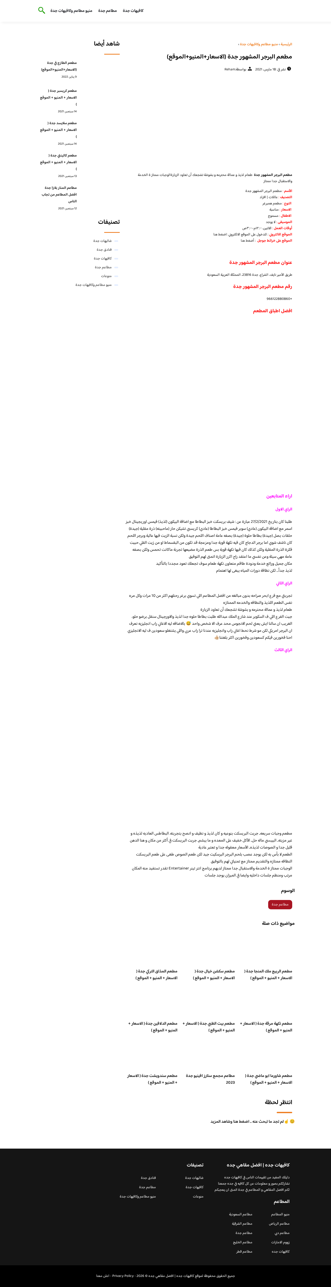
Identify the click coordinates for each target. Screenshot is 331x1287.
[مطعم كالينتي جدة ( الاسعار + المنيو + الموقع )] (99, 163)
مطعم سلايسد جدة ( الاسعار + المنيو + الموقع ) (58, 130)
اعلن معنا (102, 1276)
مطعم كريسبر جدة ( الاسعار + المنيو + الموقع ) (58, 98)
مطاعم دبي (282, 1233)
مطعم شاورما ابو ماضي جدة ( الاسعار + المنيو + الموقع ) (268, 1079)
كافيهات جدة (133, 11)
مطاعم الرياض (279, 1224)
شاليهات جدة (102, 241)
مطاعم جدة (107, 11)
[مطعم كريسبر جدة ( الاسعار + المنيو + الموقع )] (99, 99)
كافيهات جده (281, 1252)
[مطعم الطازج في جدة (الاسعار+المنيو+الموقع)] (99, 71)
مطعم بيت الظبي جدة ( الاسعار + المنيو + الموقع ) (209, 1027)
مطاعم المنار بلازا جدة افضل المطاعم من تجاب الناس (59, 195)
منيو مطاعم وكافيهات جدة (71, 11)
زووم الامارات (280, 1242)
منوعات (106, 276)
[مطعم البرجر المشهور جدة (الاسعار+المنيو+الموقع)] (208, 121)
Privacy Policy (123, 1276)
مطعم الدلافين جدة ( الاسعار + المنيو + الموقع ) (152, 1027)
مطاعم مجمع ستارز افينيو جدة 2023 (210, 1079)
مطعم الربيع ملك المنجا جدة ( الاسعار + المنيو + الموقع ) (268, 975)
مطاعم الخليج (242, 1242)
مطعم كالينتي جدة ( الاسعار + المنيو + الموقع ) (58, 162)
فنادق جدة (104, 250)
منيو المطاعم (280, 1214)
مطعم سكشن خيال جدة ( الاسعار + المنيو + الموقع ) (214, 975)
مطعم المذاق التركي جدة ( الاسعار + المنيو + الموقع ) (156, 975)
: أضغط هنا (248, 241)
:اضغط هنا (220, 235)
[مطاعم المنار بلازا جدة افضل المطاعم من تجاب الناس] (99, 196)
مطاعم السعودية (240, 1214)
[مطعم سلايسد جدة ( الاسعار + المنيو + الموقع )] (99, 131)
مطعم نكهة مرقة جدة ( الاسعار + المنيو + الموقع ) (266, 1027)
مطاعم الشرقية (242, 1224)
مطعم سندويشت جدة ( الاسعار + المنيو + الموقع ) (152, 1079)
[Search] (40, 11)
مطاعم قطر (244, 1252)
